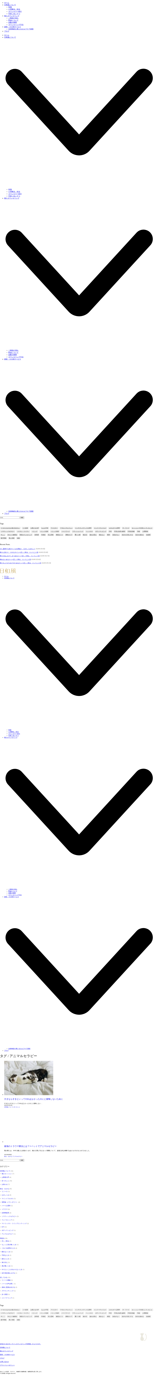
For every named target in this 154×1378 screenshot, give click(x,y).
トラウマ (5, 1209)
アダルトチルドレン (66, 528)
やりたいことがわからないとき (12, 1269)
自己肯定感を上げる (8, 1273)
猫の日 (85, 534)
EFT (3, 1227)
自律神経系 (5, 1213)
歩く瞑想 (5, 1294)
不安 (110, 531)
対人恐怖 (50, 534)
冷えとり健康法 (12, 534)
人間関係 (145, 531)
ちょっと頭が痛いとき (9, 1244)
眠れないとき (6, 1252)
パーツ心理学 (6, 1206)
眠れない (102, 534)
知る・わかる (8, 1156)
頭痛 (18, 538)
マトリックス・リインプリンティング (14, 1223)
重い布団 (11, 538)
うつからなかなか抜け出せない (10, 528)
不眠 (138, 531)
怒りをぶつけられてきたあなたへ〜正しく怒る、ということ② (20, 563)
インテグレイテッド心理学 (83, 528)
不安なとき (5, 1255)
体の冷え (5, 1262)
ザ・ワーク (125, 528)
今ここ (3, 534)
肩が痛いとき (6, 1266)
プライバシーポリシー (7, 1365)
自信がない (116, 534)
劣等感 (37, 534)
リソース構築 (6, 1280)
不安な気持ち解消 (119, 531)
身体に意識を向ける (8, 1287)
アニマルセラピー (17, 1156)
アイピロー (54, 528)
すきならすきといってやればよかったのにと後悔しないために (33, 1099)
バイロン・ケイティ (23, 531)
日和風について (8, 1107)
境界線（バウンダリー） (10, 1202)
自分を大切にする (127, 534)
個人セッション (7, 1174)
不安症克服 (131, 531)
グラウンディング (7, 1291)
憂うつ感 (77, 534)
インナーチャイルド (100, 528)
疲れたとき (5, 1259)
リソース (5, 1191)
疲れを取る (93, 534)
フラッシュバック (77, 531)
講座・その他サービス (7, 1354)
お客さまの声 (35, 528)
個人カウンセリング (6, 1351)
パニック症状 (44, 531)
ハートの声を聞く (7, 1284)
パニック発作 (55, 531)
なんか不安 (44, 528)
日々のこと (17, 1107)
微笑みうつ (59, 534)
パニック (34, 531)
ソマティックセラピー (7, 531)
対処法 (2, 1238)
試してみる (3, 1277)
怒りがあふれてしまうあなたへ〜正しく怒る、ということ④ (20, 556)
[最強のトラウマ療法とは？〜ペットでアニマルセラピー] (28, 1142)
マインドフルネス (7, 1198)
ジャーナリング (7, 1298)
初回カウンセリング (26, 534)
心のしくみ (5, 1195)
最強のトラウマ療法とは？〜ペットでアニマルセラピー (30, 1146)
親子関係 (3, 538)
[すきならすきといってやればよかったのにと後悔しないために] (28, 1094)
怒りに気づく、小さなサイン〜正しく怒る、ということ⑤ (19, 552)
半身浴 (43, 534)
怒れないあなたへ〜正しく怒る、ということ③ (15, 559)
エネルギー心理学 (114, 528)
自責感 (148, 534)
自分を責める (139, 534)
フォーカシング (7, 1220)
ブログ (2, 1358)
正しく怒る (5, 1241)
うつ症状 (25, 528)
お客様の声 (5, 1177)
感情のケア (68, 534)
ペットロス (89, 531)
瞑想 (108, 534)
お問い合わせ (4, 1362)
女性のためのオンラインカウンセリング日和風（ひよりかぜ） (20, 1344)
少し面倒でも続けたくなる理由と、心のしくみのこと (17, 549)
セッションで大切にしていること (142, 528)
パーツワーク (66, 531)
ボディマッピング (100, 531)
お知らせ (5, 1184)
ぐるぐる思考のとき (8, 1248)
